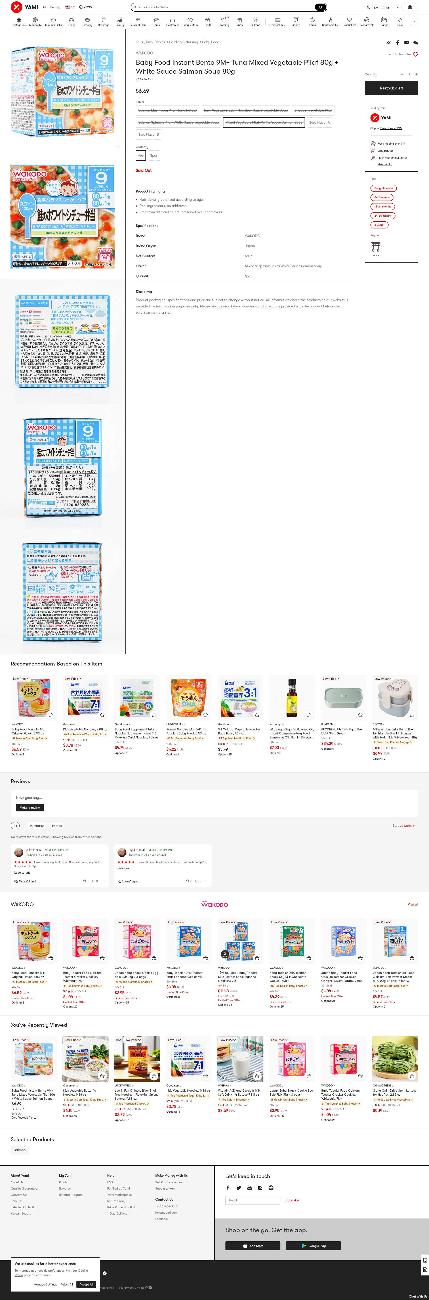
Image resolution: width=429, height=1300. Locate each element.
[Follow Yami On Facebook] (228, 1187)
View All (413, 904)
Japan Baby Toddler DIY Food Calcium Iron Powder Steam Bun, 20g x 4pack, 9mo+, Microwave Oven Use (393, 977)
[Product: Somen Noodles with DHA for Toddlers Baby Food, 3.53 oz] (189, 698)
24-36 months (382, 215)
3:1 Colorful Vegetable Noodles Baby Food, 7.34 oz (239, 731)
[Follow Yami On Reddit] (271, 1187)
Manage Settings (45, 1284)
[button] (85, 7)
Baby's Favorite (383, 188)
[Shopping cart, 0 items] (410, 7)
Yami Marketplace (119, 1194)
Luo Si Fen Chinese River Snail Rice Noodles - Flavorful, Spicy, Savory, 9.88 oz (136, 1094)
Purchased (37, 825)
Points (63, 1182)
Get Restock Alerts (24, 1117)
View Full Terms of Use (153, 313)
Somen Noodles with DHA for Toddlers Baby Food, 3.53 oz (186, 731)
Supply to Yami (165, 1188)
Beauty (55, 7)
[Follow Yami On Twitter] (239, 1187)
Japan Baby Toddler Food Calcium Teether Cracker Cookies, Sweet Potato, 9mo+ (341, 977)
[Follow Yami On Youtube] (249, 1187)
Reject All (67, 1284)
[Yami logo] (24, 7)
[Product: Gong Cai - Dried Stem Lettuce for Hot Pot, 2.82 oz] (395, 1059)
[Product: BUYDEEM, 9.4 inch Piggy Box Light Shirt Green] (343, 698)
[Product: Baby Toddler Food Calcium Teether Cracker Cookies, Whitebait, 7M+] (85, 941)
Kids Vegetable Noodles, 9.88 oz (85, 729)
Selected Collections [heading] (25, 1207)
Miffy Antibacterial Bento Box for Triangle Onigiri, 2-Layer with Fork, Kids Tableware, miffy (395, 733)
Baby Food (210, 42)
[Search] (320, 7)
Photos (57, 825)
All (44, 7)
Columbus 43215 (391, 128)
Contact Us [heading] (19, 1194)
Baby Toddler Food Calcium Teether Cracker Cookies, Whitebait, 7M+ (82, 977)
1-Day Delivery (117, 1213)
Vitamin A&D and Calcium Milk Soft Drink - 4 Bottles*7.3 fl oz (239, 1092)
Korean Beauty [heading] (21, 1213)
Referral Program (71, 1194)
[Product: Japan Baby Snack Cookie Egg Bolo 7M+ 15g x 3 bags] (137, 941)
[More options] (103, 881)
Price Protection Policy (122, 1207)
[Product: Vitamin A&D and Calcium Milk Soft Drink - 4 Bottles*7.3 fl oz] (240, 1059)
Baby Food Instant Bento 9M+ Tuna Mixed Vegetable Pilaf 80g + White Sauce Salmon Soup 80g (33, 1095)
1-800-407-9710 (166, 1206)
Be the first (146, 79)
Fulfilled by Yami (118, 1188)
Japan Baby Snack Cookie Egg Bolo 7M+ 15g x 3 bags (136, 975)
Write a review (30, 807)
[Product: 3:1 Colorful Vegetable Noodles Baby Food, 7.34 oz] (240, 698)
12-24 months (382, 206)
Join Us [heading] (16, 1201)
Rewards (65, 1188)
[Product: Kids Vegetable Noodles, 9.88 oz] (85, 698)
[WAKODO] (214, 904)
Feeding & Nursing (183, 42)
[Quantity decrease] (402, 74)
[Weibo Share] (388, 42)
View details (385, 164)
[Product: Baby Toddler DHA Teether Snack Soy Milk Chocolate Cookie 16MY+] (292, 941)
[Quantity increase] (416, 74)
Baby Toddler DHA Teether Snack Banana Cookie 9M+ (185, 975)
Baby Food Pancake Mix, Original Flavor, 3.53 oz (29, 731)
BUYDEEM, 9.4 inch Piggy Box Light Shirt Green (341, 731)
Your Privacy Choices (131, 1287)
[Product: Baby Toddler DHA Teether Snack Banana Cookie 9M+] (189, 941)
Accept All (86, 1284)
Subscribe (292, 1200)
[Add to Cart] (50, 714)
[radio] (167, 110)
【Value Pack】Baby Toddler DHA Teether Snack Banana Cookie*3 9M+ (237, 977)
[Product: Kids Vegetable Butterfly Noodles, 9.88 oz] (85, 1059)
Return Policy (116, 1201)
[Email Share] (406, 42)
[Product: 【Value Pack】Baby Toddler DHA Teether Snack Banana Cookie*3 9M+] (240, 941)
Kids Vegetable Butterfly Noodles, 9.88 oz (79, 1092)
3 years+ (379, 224)
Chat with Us (418, 1296)
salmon (20, 1150)
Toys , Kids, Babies (150, 42)
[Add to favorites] (415, 54)
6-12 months (381, 197)
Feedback (161, 1219)
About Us (17, 1182)
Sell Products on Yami (170, 1182)
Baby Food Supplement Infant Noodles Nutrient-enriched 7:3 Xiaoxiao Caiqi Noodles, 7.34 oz (136, 733)
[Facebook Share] (397, 42)
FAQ (110, 1182)
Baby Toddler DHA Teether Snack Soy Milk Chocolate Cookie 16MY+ (288, 977)
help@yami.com (166, 1212)
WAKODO (144, 53)
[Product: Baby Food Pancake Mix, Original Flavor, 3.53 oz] (34, 698)
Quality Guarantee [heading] (24, 1188)
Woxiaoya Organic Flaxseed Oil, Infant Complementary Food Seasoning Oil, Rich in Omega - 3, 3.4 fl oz (292, 734)
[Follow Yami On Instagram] (260, 1187)
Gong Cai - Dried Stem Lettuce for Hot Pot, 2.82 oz (394, 1092)
